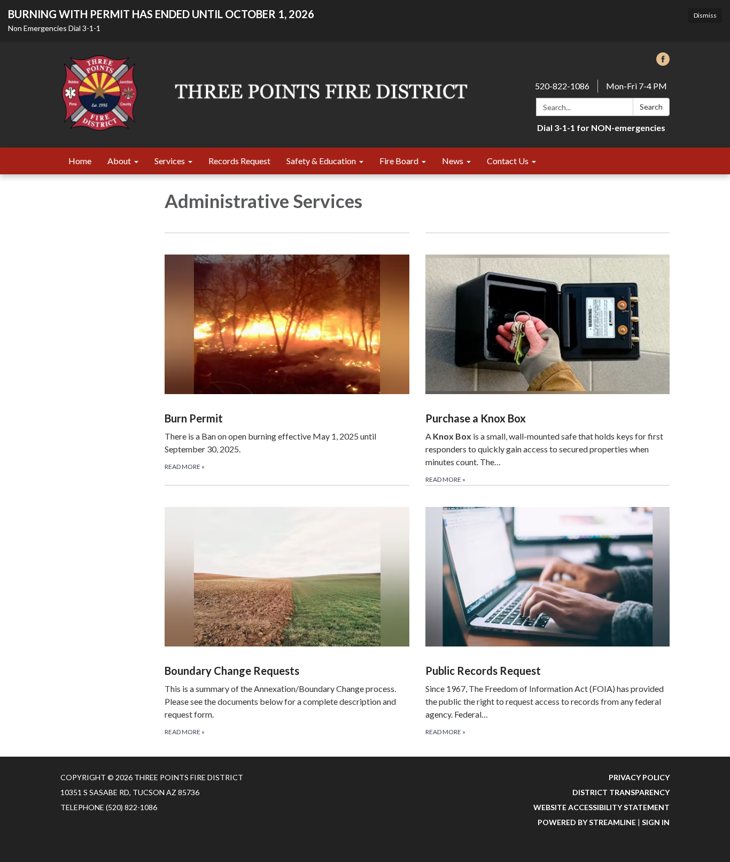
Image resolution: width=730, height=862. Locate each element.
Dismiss (705, 15)
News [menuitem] (452, 161)
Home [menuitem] (79, 161)
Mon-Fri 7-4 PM (636, 86)
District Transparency (621, 792)
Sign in (656, 822)
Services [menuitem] (169, 161)
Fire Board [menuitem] (398, 161)
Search (651, 106)
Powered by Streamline (587, 822)
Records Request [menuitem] (239, 161)
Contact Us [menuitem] (508, 161)
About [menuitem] (119, 161)
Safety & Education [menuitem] (321, 161)
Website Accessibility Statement (601, 807)
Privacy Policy (639, 777)
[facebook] (663, 62)
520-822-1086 (562, 86)
